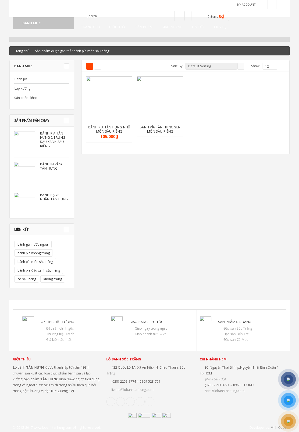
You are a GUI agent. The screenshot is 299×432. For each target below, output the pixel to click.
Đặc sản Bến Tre (236, 334)
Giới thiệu (117, 27)
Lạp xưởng (22, 88)
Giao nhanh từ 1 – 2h (151, 334)
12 (255, 91)
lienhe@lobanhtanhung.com (132, 389)
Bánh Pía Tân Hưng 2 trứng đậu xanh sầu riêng (52, 139)
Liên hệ (220, 27)
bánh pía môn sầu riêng (35, 261)
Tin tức (198, 27)
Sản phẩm (144, 27)
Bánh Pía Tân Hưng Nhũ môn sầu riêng (109, 129)
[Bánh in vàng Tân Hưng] (24, 172)
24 (255, 102)
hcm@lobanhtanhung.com (225, 390)
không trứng (52, 279)
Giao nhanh (172, 27)
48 (255, 107)
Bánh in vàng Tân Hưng (52, 166)
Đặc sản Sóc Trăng (238, 328)
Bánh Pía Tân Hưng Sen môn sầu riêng (160, 129)
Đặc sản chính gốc (60, 328)
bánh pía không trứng (34, 253)
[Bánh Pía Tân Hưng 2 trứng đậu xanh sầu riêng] (24, 141)
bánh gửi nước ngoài (33, 244)
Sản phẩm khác (25, 97)
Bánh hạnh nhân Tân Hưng (54, 197)
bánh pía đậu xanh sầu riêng (39, 270)
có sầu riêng (27, 279)
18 (255, 97)
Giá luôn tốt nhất (58, 339)
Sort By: (177, 66)
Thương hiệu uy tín (60, 334)
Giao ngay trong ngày (151, 328)
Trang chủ (90, 27)
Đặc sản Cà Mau (236, 339)
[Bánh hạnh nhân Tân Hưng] (24, 203)
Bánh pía (21, 79)
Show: (255, 66)
